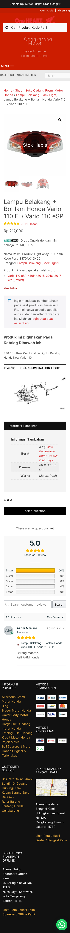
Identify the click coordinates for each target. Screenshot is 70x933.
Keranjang (64, 10)
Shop (18, 90)
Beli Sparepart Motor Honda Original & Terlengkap (17, 751)
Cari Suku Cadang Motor (18, 75)
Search (59, 604)
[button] (5, 66)
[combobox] (35, 27)
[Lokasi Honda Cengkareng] (51, 795)
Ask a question (35, 511)
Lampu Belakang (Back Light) (36, 95)
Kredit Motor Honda (16, 737)
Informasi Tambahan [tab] (23, 426)
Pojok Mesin (10, 742)
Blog (5, 706)
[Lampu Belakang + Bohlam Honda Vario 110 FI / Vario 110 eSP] (18, 645)
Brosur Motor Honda (16, 710)
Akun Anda (46, 10)
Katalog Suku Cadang (17, 733)
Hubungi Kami (11, 788)
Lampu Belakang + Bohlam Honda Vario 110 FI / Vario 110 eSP (41, 645)
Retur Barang (11, 801)
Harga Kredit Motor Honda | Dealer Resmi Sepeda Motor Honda (35, 19)
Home (8, 90)
